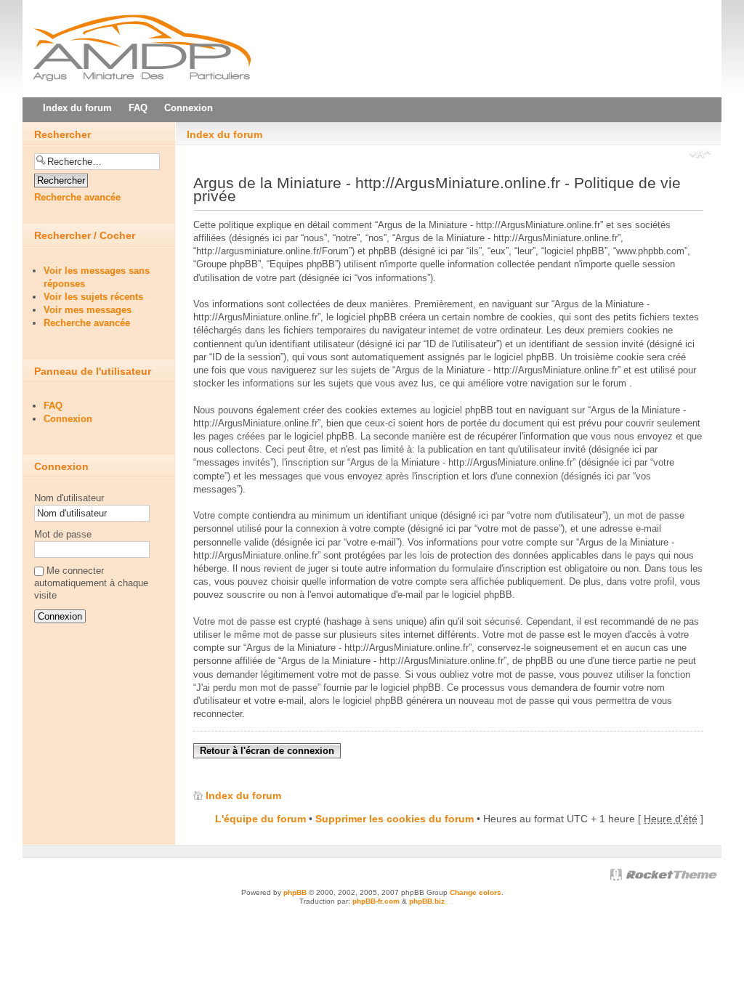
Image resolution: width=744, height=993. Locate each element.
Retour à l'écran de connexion (267, 750)
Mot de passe (63, 534)
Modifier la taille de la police (700, 155)
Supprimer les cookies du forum (394, 818)
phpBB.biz (427, 901)
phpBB (295, 892)
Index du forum (224, 134)
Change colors (475, 892)
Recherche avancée (77, 197)
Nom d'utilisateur (69, 498)
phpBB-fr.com (376, 901)
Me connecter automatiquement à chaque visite (91, 583)
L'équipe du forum (260, 818)
